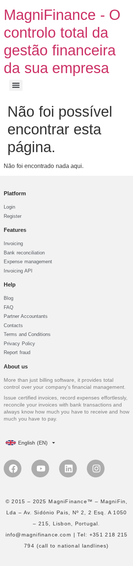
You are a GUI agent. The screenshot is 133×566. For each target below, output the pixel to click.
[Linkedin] (68, 468)
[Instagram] (96, 468)
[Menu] (16, 85)
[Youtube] (40, 468)
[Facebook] (12, 468)
